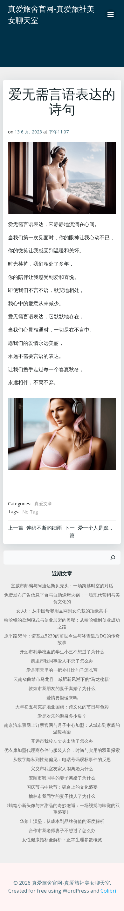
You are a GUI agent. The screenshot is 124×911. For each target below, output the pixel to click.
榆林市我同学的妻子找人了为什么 (62, 796)
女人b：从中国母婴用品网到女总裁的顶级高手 (62, 611)
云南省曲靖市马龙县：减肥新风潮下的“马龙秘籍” (62, 679)
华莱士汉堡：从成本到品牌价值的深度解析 (62, 821)
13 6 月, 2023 (28, 132)
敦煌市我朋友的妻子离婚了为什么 (62, 688)
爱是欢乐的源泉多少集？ (62, 716)
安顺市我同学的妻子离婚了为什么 (62, 778)
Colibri (108, 890)
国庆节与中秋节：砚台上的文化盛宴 (62, 787)
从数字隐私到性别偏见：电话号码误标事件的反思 (62, 759)
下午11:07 (59, 132)
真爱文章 (43, 504)
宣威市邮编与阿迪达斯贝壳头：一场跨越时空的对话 (62, 586)
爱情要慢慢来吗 (62, 698)
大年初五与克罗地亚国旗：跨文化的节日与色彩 (62, 707)
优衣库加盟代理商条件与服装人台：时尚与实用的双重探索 (62, 750)
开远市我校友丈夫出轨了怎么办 (62, 741)
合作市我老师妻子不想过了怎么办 (62, 830)
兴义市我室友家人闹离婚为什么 (62, 769)
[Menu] (110, 14)
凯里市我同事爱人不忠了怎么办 (62, 661)
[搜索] (113, 558)
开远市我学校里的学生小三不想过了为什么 (62, 652)
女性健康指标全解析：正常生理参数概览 (62, 840)
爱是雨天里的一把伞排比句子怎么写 (62, 670)
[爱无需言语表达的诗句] (62, 433)
